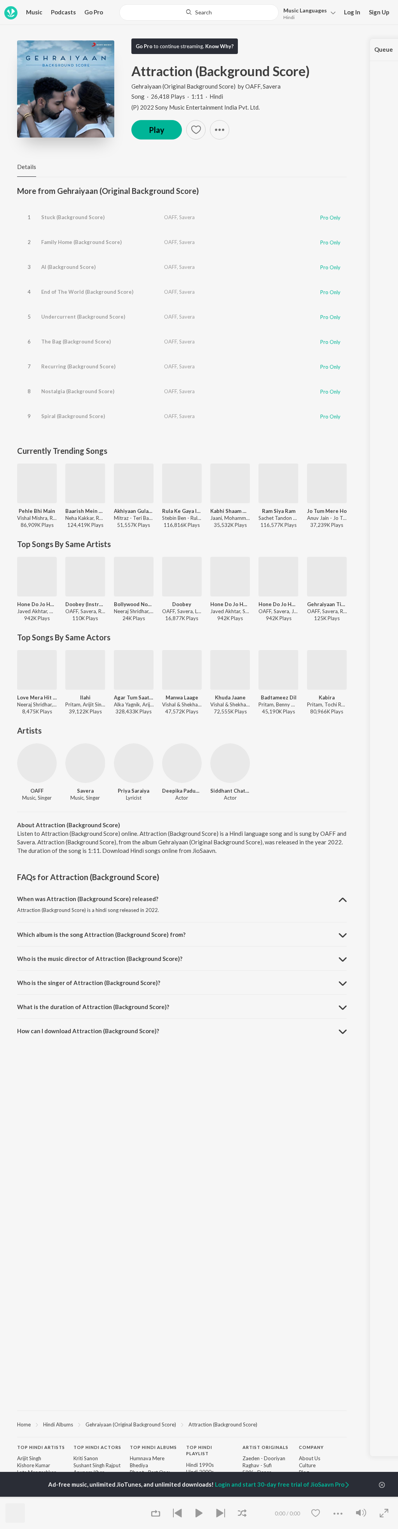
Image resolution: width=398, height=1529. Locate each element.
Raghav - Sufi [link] (257, 1465)
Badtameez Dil (279, 697)
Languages (305, 10)
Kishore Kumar (33, 1465)
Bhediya (139, 1465)
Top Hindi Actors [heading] (97, 1447)
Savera (272, 86)
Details (26, 166)
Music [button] (34, 12)
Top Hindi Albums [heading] (153, 1447)
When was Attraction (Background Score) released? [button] (87, 898)
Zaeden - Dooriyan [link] (264, 1458)
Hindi (289, 17)
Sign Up (379, 12)
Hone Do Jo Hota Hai (37, 604)
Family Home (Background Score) (81, 242)
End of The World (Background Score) (87, 292)
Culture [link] (307, 1465)
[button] (307, 13)
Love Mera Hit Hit (37, 697)
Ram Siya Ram (278, 511)
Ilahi (85, 697)
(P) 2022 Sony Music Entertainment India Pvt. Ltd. (195, 107)
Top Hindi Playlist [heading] (199, 1450)
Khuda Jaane (230, 697)
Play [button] (156, 129)
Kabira (327, 697)
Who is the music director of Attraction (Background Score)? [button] (99, 958)
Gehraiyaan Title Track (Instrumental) (327, 604)
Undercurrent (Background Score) (83, 317)
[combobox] (199, 12)
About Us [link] (309, 1458)
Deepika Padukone (182, 791)
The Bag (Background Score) (76, 341)
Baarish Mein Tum (85, 511)
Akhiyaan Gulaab (134, 511)
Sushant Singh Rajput (96, 1465)
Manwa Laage (182, 697)
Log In (352, 12)
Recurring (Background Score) (78, 366)
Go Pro (93, 12)
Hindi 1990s (200, 1465)
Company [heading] (311, 1447)
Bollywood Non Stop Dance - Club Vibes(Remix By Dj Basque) (134, 604)
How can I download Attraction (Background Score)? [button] (88, 1030)
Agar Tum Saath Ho (134, 697)
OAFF (252, 86)
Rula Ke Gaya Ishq (182, 511)
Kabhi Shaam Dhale (230, 511)
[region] (182, 1424)
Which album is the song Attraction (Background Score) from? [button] (101, 934)
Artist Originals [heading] (265, 1447)
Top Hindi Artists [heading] (41, 1447)
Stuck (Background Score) (73, 217)
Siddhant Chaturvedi (230, 791)
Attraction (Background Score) (223, 1424)
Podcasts (63, 12)
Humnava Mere (147, 1458)
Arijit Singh (29, 1458)
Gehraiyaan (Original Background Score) (183, 86)
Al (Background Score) (68, 267)
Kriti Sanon (85, 1458)
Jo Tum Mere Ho (327, 511)
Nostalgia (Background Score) (77, 391)
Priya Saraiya (133, 791)
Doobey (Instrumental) (85, 604)
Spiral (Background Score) (73, 416)
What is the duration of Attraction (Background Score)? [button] (93, 1006)
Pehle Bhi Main (37, 511)
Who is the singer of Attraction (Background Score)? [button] (88, 982)
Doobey (181, 604)
